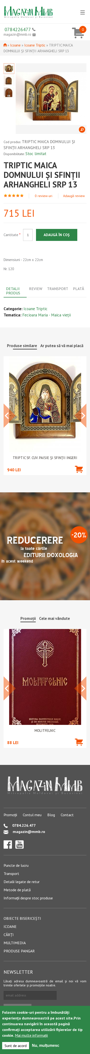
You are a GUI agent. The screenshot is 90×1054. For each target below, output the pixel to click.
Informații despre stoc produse (28, 898)
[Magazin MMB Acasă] (28, 10)
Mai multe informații (31, 1035)
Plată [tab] (78, 288)
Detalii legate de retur (22, 881)
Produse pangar (19, 951)
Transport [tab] (57, 288)
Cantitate (12, 235)
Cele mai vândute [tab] (54, 618)
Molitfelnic (45, 730)
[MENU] (82, 13)
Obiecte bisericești (22, 918)
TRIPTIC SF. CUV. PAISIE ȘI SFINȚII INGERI (45, 458)
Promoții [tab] (28, 618)
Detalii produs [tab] (13, 290)
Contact (67, 814)
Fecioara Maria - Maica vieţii (46, 315)
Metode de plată (17, 889)
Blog (51, 814)
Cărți (9, 934)
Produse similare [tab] (22, 345)
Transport (11, 873)
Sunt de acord (16, 1045)
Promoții (10, 814)
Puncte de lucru (16, 865)
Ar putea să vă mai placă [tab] (61, 345)
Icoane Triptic (34, 45)
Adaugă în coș (57, 235)
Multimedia (15, 942)
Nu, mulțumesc (45, 1045)
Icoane (15, 45)
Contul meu (32, 814)
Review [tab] (35, 288)
